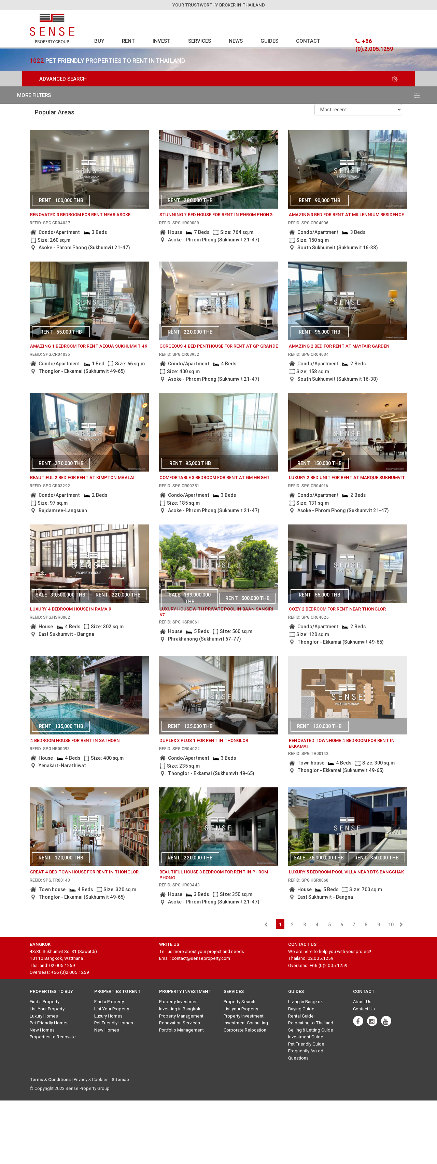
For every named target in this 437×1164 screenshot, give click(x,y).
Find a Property (44, 1002)
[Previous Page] (266, 924)
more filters (34, 95)
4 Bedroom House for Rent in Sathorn (75, 740)
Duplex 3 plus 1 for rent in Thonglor (203, 740)
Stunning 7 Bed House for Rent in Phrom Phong (215, 215)
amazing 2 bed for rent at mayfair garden (339, 346)
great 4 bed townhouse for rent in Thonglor (84, 872)
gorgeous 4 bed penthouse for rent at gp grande (218, 346)
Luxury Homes (44, 1016)
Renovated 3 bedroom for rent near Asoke (80, 215)
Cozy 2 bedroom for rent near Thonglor (337, 609)
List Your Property (47, 1009)
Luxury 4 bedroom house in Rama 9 (70, 609)
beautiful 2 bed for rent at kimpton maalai (82, 477)
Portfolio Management (181, 1030)
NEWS (236, 41)
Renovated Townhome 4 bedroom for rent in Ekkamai (342, 743)
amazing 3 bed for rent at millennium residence (346, 215)
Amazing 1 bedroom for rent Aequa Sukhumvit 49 (88, 346)
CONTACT (308, 41)
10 (391, 925)
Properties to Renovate (53, 1037)
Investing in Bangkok (179, 1009)
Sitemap (120, 1079)
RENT (128, 41)
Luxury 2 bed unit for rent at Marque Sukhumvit (347, 477)
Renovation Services (179, 1023)
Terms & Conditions (50, 1079)
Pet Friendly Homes (49, 1023)
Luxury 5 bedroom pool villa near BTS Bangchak (346, 872)
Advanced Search (63, 78)
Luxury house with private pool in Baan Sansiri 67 (216, 612)
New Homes (42, 1030)
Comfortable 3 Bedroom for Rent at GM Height (214, 477)
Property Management (181, 1016)
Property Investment (179, 1002)
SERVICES (199, 41)
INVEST (161, 41)
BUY (99, 41)
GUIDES (269, 41)
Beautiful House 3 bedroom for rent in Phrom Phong (213, 875)
